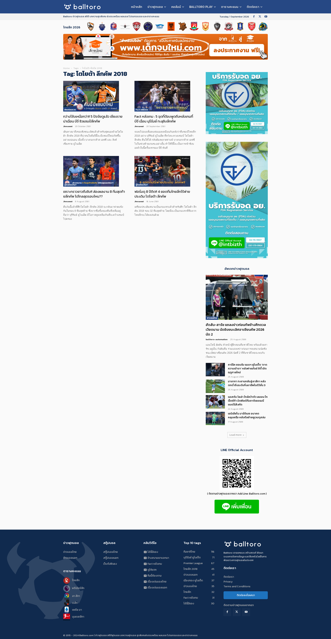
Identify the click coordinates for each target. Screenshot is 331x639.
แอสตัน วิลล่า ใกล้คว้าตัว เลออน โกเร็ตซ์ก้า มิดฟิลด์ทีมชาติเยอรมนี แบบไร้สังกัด (248, 401)
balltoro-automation (217, 339)
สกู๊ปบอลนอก (110, 558)
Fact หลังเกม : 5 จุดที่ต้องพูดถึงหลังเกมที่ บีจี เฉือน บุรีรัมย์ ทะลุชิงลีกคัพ (163, 119)
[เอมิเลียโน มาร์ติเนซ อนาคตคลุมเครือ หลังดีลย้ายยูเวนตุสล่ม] (215, 418)
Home (66, 68)
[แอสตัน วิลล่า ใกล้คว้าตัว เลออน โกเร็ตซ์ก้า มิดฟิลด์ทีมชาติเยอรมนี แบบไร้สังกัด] (215, 402)
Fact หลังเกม (142, 109)
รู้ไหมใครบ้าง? (70, 184)
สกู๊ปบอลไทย (110, 552)
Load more (235, 434)
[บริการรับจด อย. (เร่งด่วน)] (237, 133)
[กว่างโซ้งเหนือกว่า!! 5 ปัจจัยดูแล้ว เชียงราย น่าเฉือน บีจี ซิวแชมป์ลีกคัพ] (94, 96)
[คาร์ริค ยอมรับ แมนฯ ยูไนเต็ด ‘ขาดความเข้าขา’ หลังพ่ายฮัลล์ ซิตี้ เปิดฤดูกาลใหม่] (215, 369)
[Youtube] (266, 17)
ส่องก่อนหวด (70, 109)
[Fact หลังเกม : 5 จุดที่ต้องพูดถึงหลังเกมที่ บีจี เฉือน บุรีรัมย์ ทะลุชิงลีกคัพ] (165, 96)
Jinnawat (67, 126)
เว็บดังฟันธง (110, 564)
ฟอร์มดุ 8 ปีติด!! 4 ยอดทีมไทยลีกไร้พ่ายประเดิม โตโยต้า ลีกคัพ (162, 194)
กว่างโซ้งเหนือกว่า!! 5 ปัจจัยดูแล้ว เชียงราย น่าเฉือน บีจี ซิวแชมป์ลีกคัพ (92, 119)
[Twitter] (260, 17)
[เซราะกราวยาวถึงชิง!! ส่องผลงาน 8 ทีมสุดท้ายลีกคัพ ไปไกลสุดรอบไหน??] (94, 171)
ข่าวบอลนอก (70, 558)
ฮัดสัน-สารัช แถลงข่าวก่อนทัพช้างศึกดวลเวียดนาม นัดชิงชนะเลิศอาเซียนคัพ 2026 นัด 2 (236, 329)
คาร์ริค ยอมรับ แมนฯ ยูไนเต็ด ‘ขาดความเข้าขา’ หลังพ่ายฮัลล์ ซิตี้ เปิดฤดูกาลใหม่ (247, 368)
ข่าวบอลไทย (212, 318)
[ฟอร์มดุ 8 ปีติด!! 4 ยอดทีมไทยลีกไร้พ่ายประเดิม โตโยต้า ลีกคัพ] (165, 171)
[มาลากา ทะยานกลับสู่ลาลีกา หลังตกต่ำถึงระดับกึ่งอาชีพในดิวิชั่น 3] (215, 386)
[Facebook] (254, 17)
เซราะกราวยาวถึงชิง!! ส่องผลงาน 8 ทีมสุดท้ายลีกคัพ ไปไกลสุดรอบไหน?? (94, 194)
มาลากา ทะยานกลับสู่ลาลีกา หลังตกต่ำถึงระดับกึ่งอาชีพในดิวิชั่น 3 (247, 383)
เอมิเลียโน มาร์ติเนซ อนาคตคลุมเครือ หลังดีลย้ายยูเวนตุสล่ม (246, 415)
